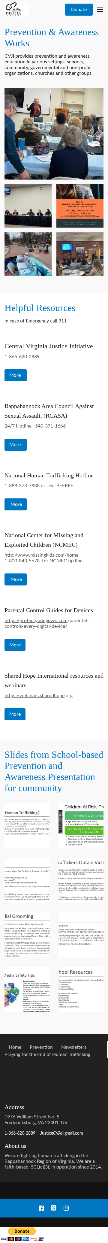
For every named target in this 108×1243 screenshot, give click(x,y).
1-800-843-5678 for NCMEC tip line (43, 558)
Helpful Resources (41, 307)
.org (38, 695)
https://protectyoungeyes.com (36, 620)
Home (15, 1047)
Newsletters (73, 1047)
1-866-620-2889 (22, 356)
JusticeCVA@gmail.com (61, 1133)
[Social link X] (53, 1208)
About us (15, 1145)
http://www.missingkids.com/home (41, 555)
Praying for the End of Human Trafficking (47, 1054)
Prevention (41, 1047)
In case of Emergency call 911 (36, 321)
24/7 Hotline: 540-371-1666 (35, 426)
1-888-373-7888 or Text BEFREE (38, 485)
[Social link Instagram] (66, 1208)
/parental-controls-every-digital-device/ (46, 623)
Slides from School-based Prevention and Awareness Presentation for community (53, 771)
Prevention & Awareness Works (51, 37)
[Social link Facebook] (41, 1208)
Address (14, 1107)
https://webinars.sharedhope (34, 695)
